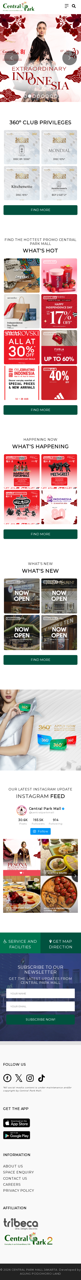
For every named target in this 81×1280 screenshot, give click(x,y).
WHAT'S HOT (12, 262)
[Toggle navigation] (67, 6)
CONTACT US (15, 1179)
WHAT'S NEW (13, 582)
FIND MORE (40, 210)
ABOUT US (13, 1166)
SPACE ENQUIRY (18, 1172)
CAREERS (12, 1185)
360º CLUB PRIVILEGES (17, 133)
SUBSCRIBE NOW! (40, 1019)
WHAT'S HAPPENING (16, 457)
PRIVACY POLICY (18, 1191)
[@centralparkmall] (21, 810)
